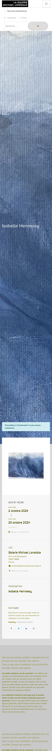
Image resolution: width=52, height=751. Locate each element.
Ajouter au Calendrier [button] (20, 532)
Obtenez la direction (19, 571)
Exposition (11, 18)
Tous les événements (17, 11)
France (23, 18)
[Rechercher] (38, 26)
